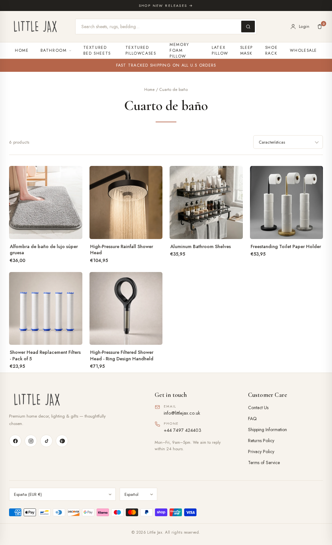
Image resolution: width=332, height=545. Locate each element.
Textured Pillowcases (140, 50)
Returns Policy (261, 440)
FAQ (252, 418)
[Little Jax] (72, 400)
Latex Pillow (220, 50)
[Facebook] (15, 441)
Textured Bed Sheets (97, 50)
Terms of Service (264, 462)
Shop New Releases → (166, 5)
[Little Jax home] (35, 26)
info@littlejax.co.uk (182, 412)
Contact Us (258, 407)
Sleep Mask (246, 50)
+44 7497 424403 (182, 430)
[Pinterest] (62, 441)
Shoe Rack (271, 50)
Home (22, 50)
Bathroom (54, 50)
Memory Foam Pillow (179, 50)
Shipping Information (267, 429)
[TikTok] (46, 441)
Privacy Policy (261, 451)
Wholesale (303, 50)
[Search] (248, 26)
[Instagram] (31, 441)
